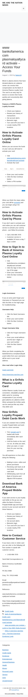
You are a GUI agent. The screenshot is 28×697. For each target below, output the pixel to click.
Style (4, 677)
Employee (5, 656)
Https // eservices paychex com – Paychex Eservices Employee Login (12, 633)
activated (17, 202)
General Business (8, 662)
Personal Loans (7, 671)
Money (4, 668)
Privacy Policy (19, 693)
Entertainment (7, 659)
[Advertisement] (14, 27)
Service (4, 674)
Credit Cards (9, 611)
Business (5, 650)
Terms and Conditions (10, 693)
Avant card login (7, 370)
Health (4, 665)
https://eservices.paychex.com (12, 374)
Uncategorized (7, 681)
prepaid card (15, 432)
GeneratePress (15, 689)
